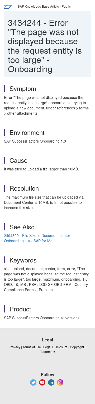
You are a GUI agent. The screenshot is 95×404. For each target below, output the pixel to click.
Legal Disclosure (55, 347)
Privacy (15, 347)
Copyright (77, 347)
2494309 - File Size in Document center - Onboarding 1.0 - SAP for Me (38, 238)
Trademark (47, 351)
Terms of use (32, 347)
